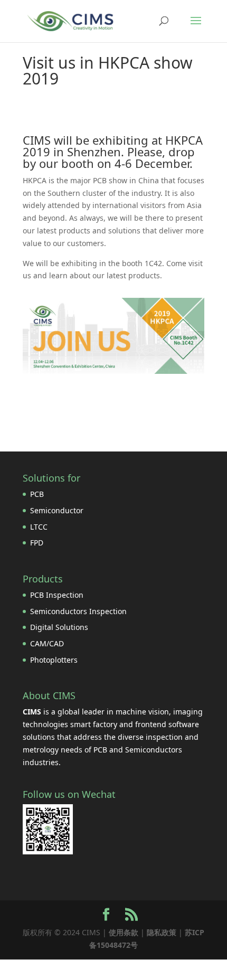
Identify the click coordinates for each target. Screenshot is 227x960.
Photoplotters (54, 660)
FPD (36, 543)
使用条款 (123, 932)
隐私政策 (161, 932)
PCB (37, 494)
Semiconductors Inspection (78, 611)
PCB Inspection (56, 595)
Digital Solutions (59, 627)
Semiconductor (56, 510)
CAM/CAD (47, 643)
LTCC (39, 527)
